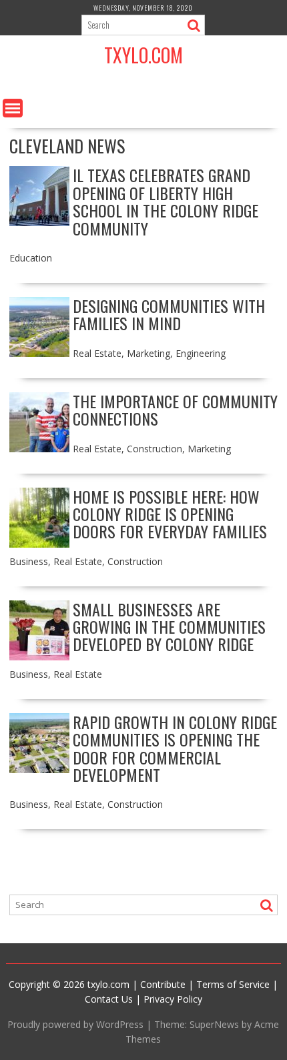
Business (28, 561)
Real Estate (97, 353)
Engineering (201, 353)
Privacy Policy (173, 999)
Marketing (148, 353)
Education (30, 257)
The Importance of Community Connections (175, 409)
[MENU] (13, 108)
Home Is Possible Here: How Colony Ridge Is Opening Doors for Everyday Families (170, 514)
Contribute (163, 984)
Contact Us (109, 999)
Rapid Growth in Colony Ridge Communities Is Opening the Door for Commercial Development (175, 748)
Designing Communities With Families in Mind (169, 314)
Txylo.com (143, 55)
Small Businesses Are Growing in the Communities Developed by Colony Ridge (169, 626)
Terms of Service (233, 984)
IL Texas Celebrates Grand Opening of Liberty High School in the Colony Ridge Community (165, 201)
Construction (154, 448)
